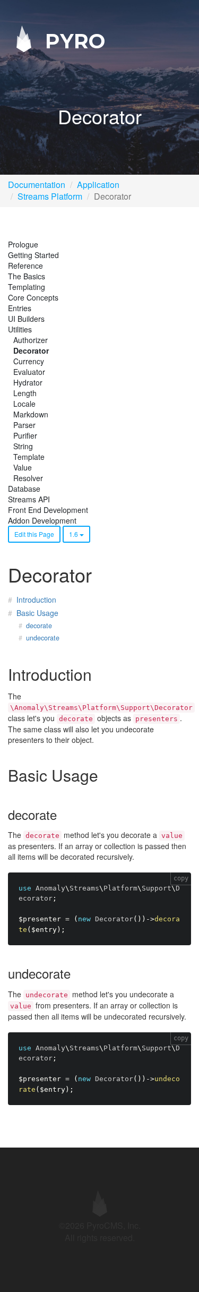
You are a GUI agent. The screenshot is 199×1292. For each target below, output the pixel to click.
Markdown (30, 414)
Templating (26, 286)
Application (98, 184)
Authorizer (30, 340)
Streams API (29, 499)
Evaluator (29, 371)
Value (22, 467)
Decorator (31, 350)
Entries (19, 308)
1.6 (74, 533)
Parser (24, 425)
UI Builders (26, 318)
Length (25, 393)
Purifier (25, 435)
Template (29, 456)
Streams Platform (50, 196)
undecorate (42, 638)
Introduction (36, 599)
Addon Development (42, 520)
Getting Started (33, 255)
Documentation (36, 184)
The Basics (26, 276)
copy (181, 878)
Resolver (28, 478)
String (23, 446)
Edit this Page (34, 533)
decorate (39, 625)
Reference (25, 265)
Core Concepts (33, 297)
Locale (24, 403)
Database (24, 488)
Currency (28, 361)
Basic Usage (37, 613)
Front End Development (48, 509)
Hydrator (27, 382)
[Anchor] (99, 674)
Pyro (72, 40)
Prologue (23, 244)
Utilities (20, 329)
